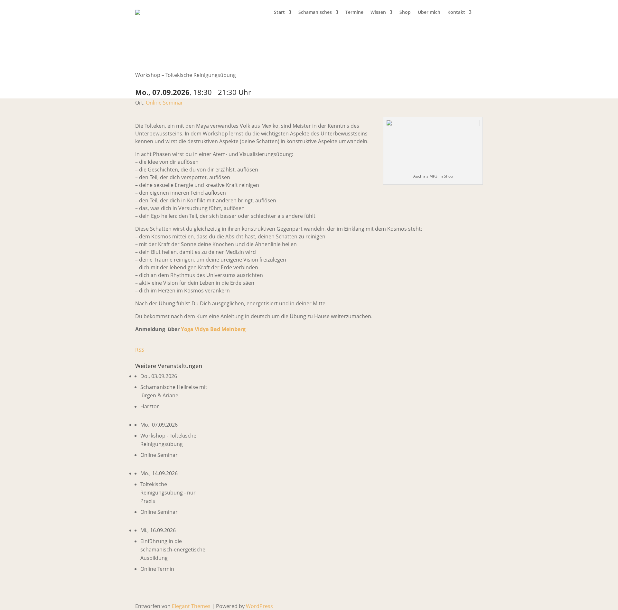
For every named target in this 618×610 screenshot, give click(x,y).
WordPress (259, 606)
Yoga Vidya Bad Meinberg (213, 329)
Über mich (429, 12)
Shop (405, 12)
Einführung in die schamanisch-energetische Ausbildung (172, 549)
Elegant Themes (191, 606)
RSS (139, 349)
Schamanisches (315, 12)
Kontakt (456, 12)
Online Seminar (164, 102)
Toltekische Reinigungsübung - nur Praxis (168, 492)
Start (279, 12)
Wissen (378, 12)
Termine (354, 12)
